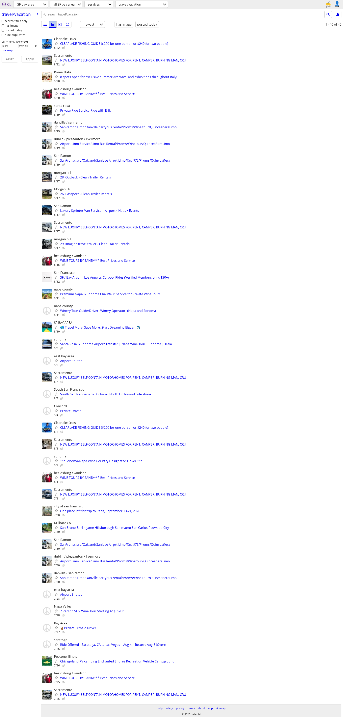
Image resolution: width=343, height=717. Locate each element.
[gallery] (60, 24)
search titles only (16, 21)
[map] (67, 24)
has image (11, 25)
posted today (13, 30)
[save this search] (337, 14)
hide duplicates (15, 35)
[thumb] (52, 24)
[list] (45, 24)
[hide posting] (63, 48)
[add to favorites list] (56, 43)
